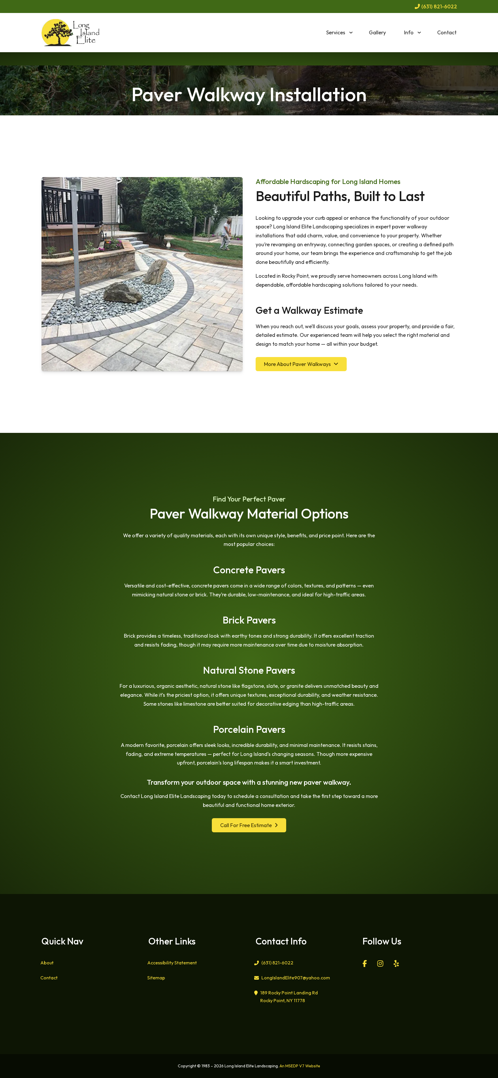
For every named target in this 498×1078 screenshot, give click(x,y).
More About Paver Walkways (297, 364)
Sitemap (156, 978)
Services (335, 32)
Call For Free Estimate (246, 825)
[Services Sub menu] (354, 33)
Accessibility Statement (172, 963)
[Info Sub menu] (422, 33)
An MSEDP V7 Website (300, 1065)
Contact (446, 32)
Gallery (377, 32)
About (47, 963)
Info (409, 32)
